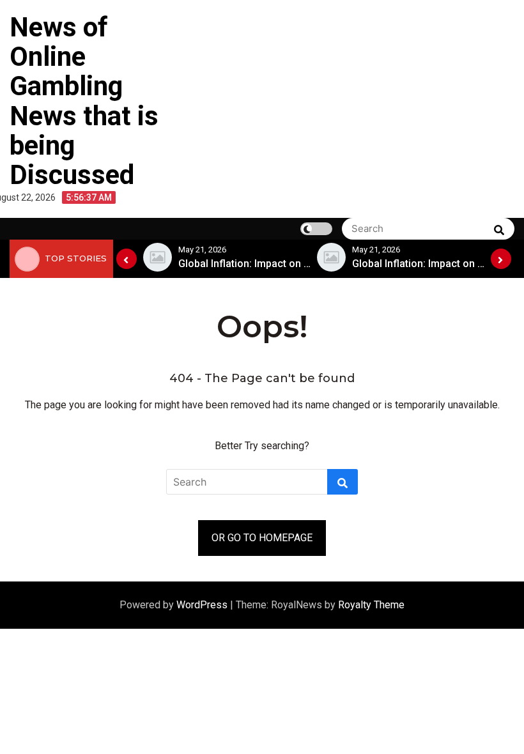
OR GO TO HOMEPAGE (262, 538)
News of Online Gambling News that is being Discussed (84, 101)
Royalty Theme (371, 605)
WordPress (203, 605)
